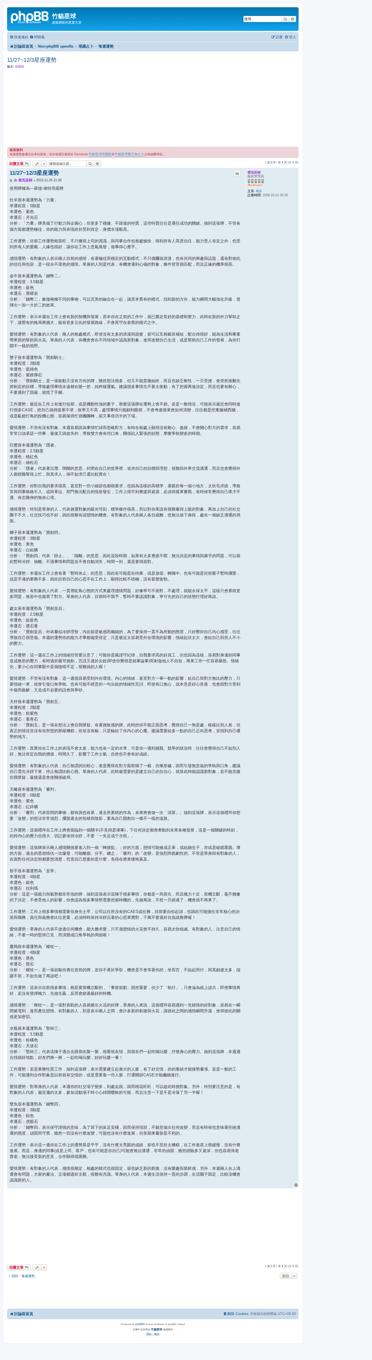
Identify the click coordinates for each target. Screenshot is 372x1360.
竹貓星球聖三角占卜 (129, 154)
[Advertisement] (153, 108)
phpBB (139, 1324)
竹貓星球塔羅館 (100, 154)
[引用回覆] (237, 173)
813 (258, 191)
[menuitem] (37, 37)
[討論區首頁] (30, 16)
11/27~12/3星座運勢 (31, 60)
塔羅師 (19, 66)
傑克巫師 (254, 172)
